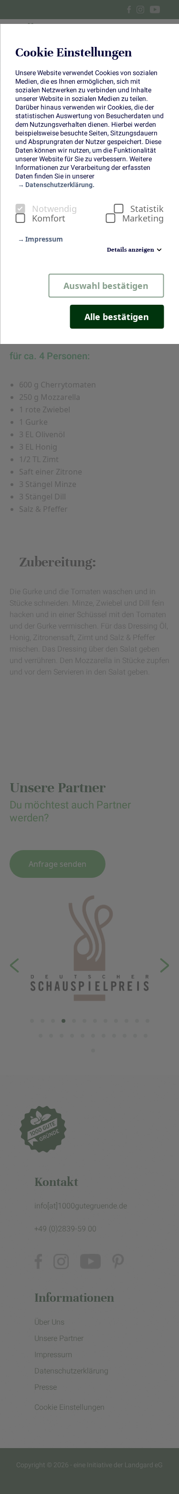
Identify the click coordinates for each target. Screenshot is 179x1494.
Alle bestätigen (116, 316)
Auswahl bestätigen (105, 285)
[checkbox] (20, 208)
